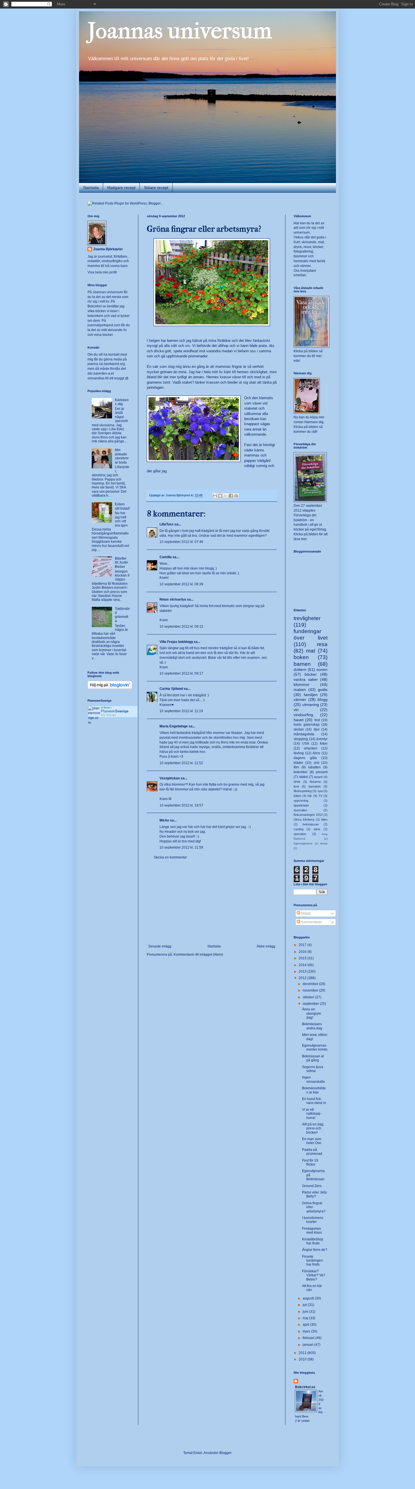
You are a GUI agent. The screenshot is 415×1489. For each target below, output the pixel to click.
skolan (299, 729)
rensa (323, 843)
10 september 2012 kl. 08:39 (181, 584)
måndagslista (304, 734)
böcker (311, 674)
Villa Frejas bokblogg (176, 642)
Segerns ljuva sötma (312, 1069)
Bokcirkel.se (97, 306)
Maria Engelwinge (174, 726)
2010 (303, 1359)
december (311, 984)
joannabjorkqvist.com (104, 325)
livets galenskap (307, 725)
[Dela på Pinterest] (236, 496)
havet (298, 720)
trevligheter (307, 618)
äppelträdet (301, 805)
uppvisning (301, 800)
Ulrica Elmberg (304, 819)
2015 (303, 958)
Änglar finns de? (314, 1250)
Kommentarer (311, 922)
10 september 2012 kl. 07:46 (181, 542)
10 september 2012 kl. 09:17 (181, 673)
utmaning (310, 704)
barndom (315, 786)
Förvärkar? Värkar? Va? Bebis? (313, 1275)
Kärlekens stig (122, 402)
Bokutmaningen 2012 (308, 814)
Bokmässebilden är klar (314, 1090)
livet (296, 786)
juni (306, 1312)
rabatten (314, 767)
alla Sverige (108, 714)
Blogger (225, 1453)
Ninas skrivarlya (173, 599)
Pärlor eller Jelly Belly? (314, 1194)
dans (317, 829)
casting (298, 829)
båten (297, 795)
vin (296, 709)
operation (300, 834)
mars (307, 1331)
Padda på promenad (312, 1152)
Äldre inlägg (266, 946)
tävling (299, 753)
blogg (322, 699)
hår (309, 795)
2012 (303, 978)
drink (297, 781)
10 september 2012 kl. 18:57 (181, 805)
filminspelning (303, 791)
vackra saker (306, 679)
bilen (324, 819)
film (296, 767)
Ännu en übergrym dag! (311, 1013)
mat (310, 651)
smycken (310, 748)
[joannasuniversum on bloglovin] (110, 688)
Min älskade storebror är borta (122, 456)
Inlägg (305, 913)
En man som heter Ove (311, 1141)
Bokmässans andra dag (312, 1026)
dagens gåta (305, 758)
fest (317, 720)
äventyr (321, 739)
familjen (311, 694)
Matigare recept (121, 187)
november (311, 990)
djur (317, 729)
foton (323, 743)
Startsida (91, 187)
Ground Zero (312, 1186)
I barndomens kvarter (312, 1220)
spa (320, 791)
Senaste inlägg (159, 946)
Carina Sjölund (171, 689)
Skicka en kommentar (170, 857)
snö (316, 763)
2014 (303, 965)
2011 (303, 1353)
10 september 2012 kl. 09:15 (181, 627)
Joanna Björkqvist (108, 249)
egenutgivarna (303, 843)
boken (301, 657)
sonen (321, 669)
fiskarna (315, 781)
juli (305, 1305)
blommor (301, 684)
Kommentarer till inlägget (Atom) (198, 955)
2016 (303, 952)
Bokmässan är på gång (313, 1058)
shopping (301, 739)
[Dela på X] (225, 496)
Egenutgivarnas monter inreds (314, 1047)
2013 (303, 971)
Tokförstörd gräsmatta (122, 615)
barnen (302, 664)
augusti (309, 1298)
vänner (300, 699)
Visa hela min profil (102, 272)
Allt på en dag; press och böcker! (313, 1128)
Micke (164, 820)
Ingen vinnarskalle (313, 1079)
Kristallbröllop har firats (312, 1241)
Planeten (114, 711)
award (318, 777)
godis (322, 689)
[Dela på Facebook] (231, 496)
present (321, 772)
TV (320, 795)
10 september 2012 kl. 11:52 (181, 763)
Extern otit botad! (122, 506)
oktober (309, 997)
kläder (298, 763)
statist (303, 777)
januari (308, 1345)
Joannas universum (180, 31)
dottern (300, 669)
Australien (300, 810)
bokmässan (311, 824)
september (311, 1004)
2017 (303, 945)
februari (309, 1338)
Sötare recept (156, 187)
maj (306, 1318)
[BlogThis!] (220, 496)
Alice (316, 753)
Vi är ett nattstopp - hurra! (312, 1114)
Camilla (166, 557)
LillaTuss (167, 524)
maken (300, 689)
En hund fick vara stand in (314, 1101)
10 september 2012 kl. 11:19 (181, 711)
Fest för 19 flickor (310, 1162)
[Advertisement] (211, 902)
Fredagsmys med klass (312, 1230)
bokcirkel (300, 772)
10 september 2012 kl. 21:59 (181, 847)
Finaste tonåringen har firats (312, 1261)
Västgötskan (170, 778)
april (306, 1325)
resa (322, 644)
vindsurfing (303, 714)
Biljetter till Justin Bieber (121, 563)
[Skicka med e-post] (215, 496)
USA (305, 743)
